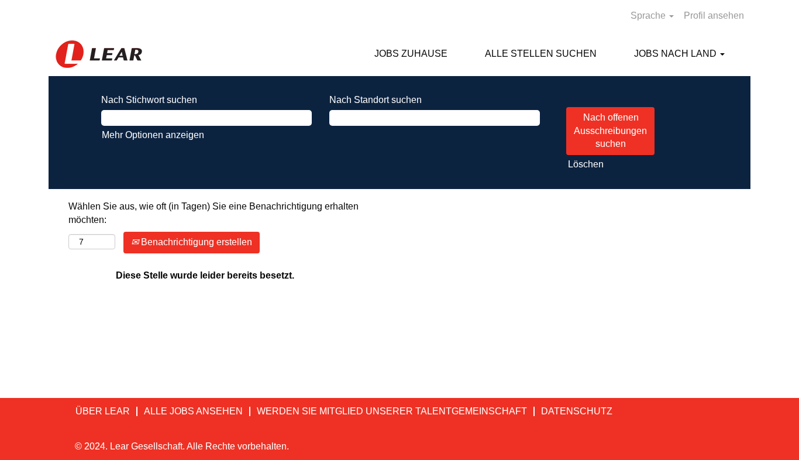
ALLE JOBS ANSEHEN (193, 411)
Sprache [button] (649, 15)
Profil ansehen (714, 15)
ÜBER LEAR (102, 411)
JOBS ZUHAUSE (410, 54)
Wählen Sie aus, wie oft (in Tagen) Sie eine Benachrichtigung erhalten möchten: (213, 213)
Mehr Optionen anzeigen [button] (153, 135)
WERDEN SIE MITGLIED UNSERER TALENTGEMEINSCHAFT (392, 411)
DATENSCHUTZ (576, 411)
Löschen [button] (586, 164)
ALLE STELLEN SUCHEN (541, 54)
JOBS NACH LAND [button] (676, 54)
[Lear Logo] (98, 54)
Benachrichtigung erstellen (195, 242)
